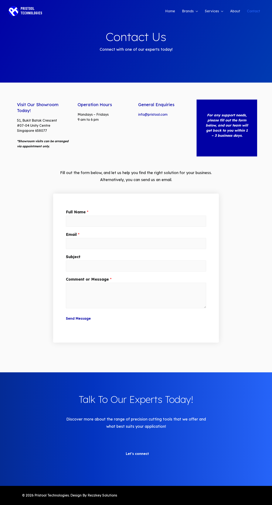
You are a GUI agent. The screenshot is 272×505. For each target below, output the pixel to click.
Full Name (77, 212)
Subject (73, 256)
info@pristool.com (152, 114)
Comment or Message (89, 279)
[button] (136, 452)
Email (72, 234)
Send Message (78, 318)
